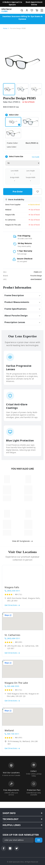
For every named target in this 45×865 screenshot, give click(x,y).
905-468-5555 (13, 686)
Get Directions (11, 605)
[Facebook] (3, 848)
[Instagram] (10, 848)
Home (5, 28)
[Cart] (37, 10)
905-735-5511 (13, 734)
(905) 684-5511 (13, 638)
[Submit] (38, 840)
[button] (34, 3)
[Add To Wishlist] (38, 191)
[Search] (22, 10)
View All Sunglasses (21, 541)
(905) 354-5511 (13, 591)
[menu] (42, 10)
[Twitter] (16, 848)
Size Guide (35, 157)
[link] (7, 489)
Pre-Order (18, 191)
